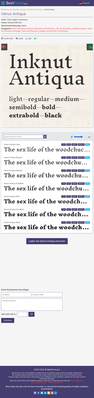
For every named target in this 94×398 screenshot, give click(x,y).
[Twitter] (41, 392)
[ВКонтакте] (35, 392)
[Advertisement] (47, 266)
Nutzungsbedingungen (39, 382)
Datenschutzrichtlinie (55, 382)
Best (16, 3)
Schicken (8, 320)
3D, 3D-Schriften (63, 28)
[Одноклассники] (52, 392)
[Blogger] (48, 392)
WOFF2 (81, 144)
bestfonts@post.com (77, 381)
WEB (87, 144)
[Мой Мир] (55, 392)
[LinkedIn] (45, 392)
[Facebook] (38, 392)
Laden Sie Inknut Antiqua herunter (47, 241)
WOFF (74, 144)
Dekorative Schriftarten (44, 28)
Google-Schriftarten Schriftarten (53, 31)
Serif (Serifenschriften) (22, 28)
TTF (63, 144)
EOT (68, 144)
